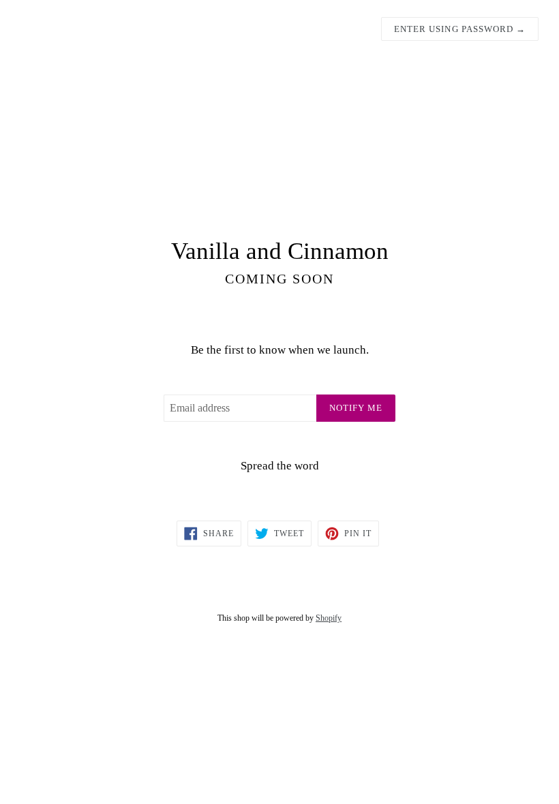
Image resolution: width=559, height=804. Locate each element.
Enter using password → (460, 29)
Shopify (329, 618)
